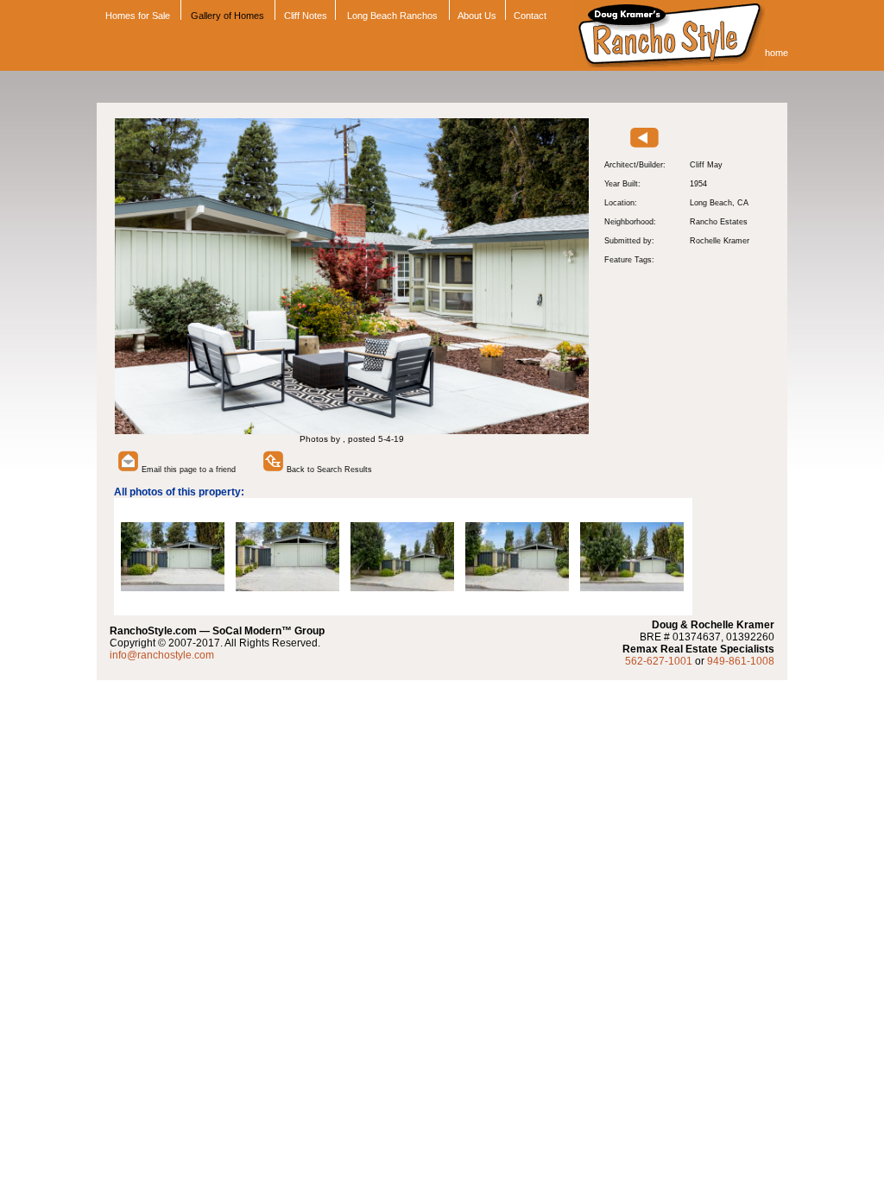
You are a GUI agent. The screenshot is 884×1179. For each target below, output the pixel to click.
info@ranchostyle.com (162, 655)
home (776, 52)
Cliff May (706, 165)
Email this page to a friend (187, 469)
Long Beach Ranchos (392, 15)
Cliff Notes (305, 15)
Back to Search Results (328, 469)
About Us (477, 15)
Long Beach (711, 203)
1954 (698, 184)
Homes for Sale (136, 15)
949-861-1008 (740, 661)
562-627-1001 (658, 661)
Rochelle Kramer (719, 240)
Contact (530, 15)
